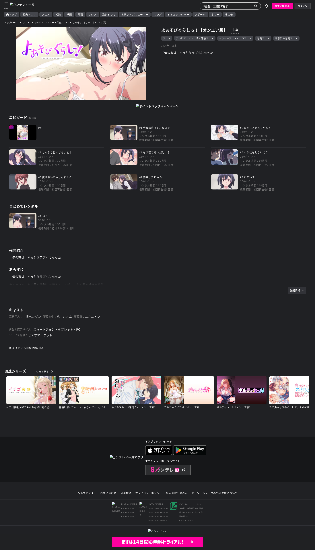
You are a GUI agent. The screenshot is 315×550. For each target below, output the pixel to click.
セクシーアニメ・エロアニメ (235, 38)
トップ (13, 14)
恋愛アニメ (263, 38)
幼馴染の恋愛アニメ (286, 38)
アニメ (46, 14)
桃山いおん (64, 317)
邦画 (80, 14)
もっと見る (42, 371)
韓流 (58, 14)
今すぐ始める (282, 6)
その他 (229, 14)
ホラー (215, 14)
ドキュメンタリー (178, 14)
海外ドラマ (109, 14)
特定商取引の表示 (177, 493)
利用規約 (125, 493)
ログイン (303, 6)
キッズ (158, 14)
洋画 (69, 14)
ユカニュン (92, 317)
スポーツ (200, 14)
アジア (92, 14)
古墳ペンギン (32, 317)
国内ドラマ (29, 14)
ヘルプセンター (86, 493)
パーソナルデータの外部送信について (215, 493)
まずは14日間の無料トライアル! (156, 541)
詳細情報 (295, 290)
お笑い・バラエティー (134, 14)
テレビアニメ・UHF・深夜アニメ (195, 38)
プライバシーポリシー (148, 493)
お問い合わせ (108, 493)
